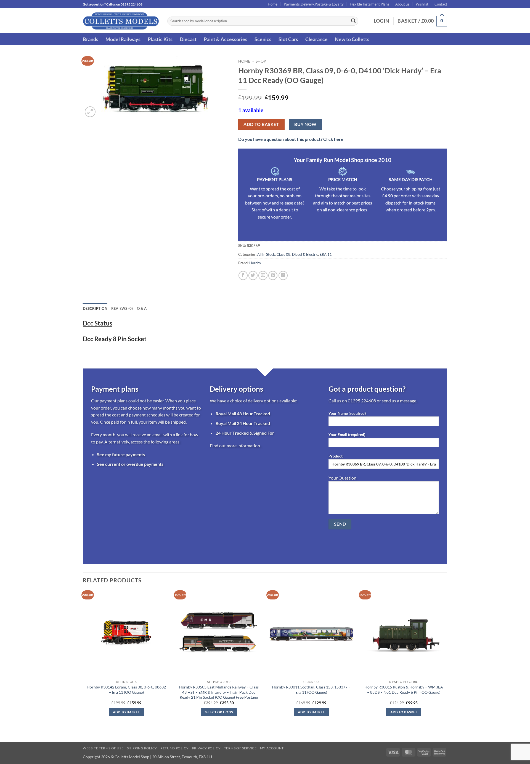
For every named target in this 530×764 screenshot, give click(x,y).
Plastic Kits (160, 39)
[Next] (447, 658)
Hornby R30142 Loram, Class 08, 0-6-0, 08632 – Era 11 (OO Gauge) (126, 690)
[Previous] (83, 658)
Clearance (316, 39)
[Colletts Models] (121, 21)
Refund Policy (174, 748)
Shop (261, 61)
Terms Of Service (240, 748)
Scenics (263, 39)
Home (272, 4)
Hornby (255, 263)
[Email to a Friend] (262, 275)
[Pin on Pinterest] (272, 275)
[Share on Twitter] (253, 275)
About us (402, 4)
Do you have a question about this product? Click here (290, 139)
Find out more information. (235, 445)
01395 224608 (362, 400)
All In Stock (266, 254)
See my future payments (121, 454)
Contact (440, 4)
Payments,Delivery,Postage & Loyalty (314, 4)
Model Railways (123, 39)
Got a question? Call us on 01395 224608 (112, 4)
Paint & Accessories (225, 39)
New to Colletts (352, 39)
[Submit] (353, 21)
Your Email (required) (346, 434)
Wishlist (422, 4)
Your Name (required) (347, 413)
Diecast (188, 39)
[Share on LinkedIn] (283, 275)
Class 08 (283, 254)
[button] (381, 21)
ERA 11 (326, 254)
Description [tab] (95, 308)
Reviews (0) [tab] (122, 308)
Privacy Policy (206, 748)
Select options (219, 712)
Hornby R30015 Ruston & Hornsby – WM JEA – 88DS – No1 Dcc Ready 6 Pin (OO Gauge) (403, 690)
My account (272, 748)
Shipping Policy (142, 748)
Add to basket (261, 124)
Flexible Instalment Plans (369, 4)
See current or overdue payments (130, 464)
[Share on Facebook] (243, 275)
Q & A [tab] (142, 308)
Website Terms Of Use (103, 748)
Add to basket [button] (126, 712)
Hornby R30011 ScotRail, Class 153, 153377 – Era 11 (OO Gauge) (311, 690)
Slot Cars (288, 39)
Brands (90, 39)
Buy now (305, 124)
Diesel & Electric (305, 254)
